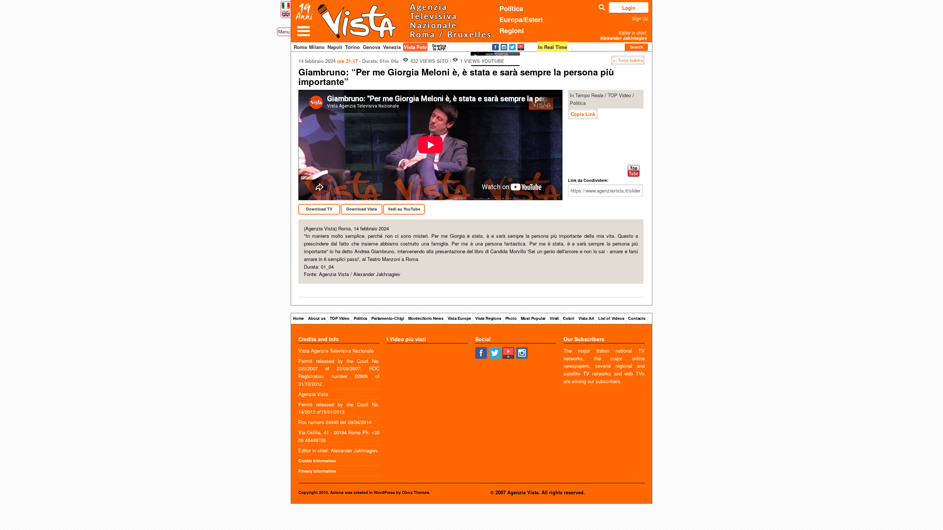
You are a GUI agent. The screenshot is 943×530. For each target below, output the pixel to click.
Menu (284, 31)
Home (298, 318)
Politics (360, 318)
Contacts (636, 318)
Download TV (319, 209)
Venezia (392, 46)
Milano (317, 46)
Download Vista (361, 209)
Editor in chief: (623, 35)
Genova (371, 46)
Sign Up (640, 18)
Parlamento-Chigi (387, 318)
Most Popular (533, 318)
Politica (511, 8)
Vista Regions (488, 318)
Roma (300, 46)
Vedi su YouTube (404, 209)
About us (316, 318)
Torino (352, 46)
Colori (568, 318)
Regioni (511, 30)
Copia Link (583, 113)
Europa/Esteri (521, 19)
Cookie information (317, 460)
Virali (554, 318)
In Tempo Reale (586, 95)
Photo (511, 318)
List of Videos (611, 318)
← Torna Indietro (628, 60)
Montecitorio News (426, 318)
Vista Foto (415, 46)
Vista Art (586, 318)
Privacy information (317, 471)
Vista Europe (460, 318)
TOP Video (619, 95)
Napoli (334, 46)
